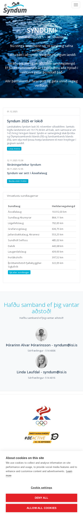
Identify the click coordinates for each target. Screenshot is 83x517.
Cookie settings (41, 487)
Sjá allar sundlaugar (19, 272)
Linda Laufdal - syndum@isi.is (42, 372)
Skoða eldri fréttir (17, 181)
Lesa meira (14, 148)
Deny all (41, 497)
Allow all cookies (41, 508)
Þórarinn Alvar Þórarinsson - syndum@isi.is (41, 345)
